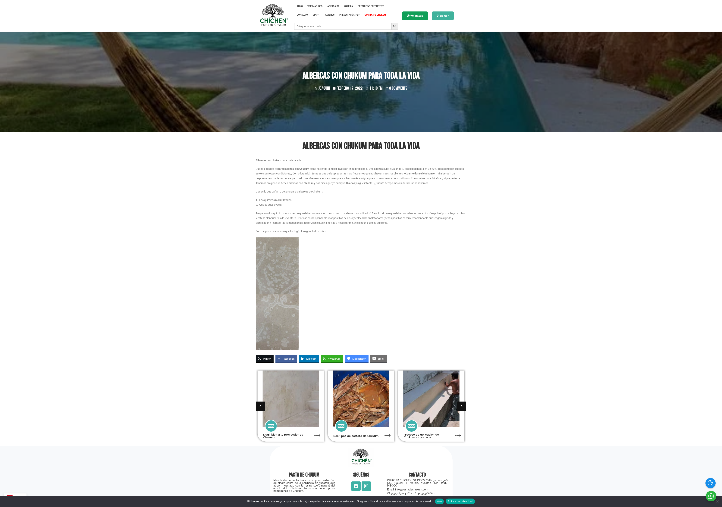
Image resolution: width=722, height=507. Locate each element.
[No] (717, 501)
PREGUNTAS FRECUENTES (371, 6)
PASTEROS (329, 15)
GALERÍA (348, 6)
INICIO (300, 6)
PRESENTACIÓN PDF (349, 15)
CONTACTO (302, 15)
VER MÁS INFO (314, 6)
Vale (439, 501)
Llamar (444, 15)
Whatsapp (416, 15)
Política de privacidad (460, 501)
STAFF (316, 15)
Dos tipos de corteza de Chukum (355, 436)
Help (710, 483)
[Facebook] (356, 486)
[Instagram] (366, 486)
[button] (461, 406)
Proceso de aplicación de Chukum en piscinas (421, 436)
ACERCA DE (333, 6)
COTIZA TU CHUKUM (375, 15)
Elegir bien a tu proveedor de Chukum (283, 436)
